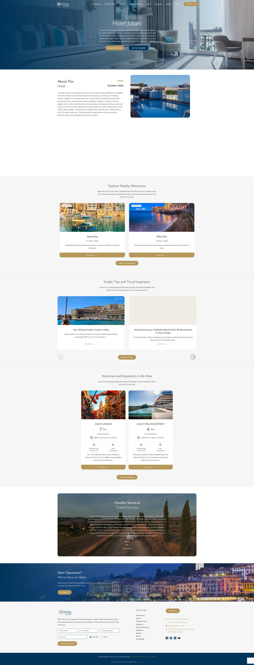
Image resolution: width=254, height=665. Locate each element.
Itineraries (139, 624)
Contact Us (65, 592)
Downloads (140, 639)
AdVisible (140, 662)
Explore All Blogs (127, 357)
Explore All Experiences (127, 263)
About (138, 636)
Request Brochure (114, 48)
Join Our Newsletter (139, 48)
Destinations (140, 615)
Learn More (90, 255)
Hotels (138, 618)
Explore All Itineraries (127, 477)
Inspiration (140, 630)
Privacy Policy (151, 657)
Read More (89, 344)
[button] (187, 96)
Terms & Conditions (137, 657)
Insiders (138, 633)
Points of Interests (142, 627)
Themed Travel (141, 621)
